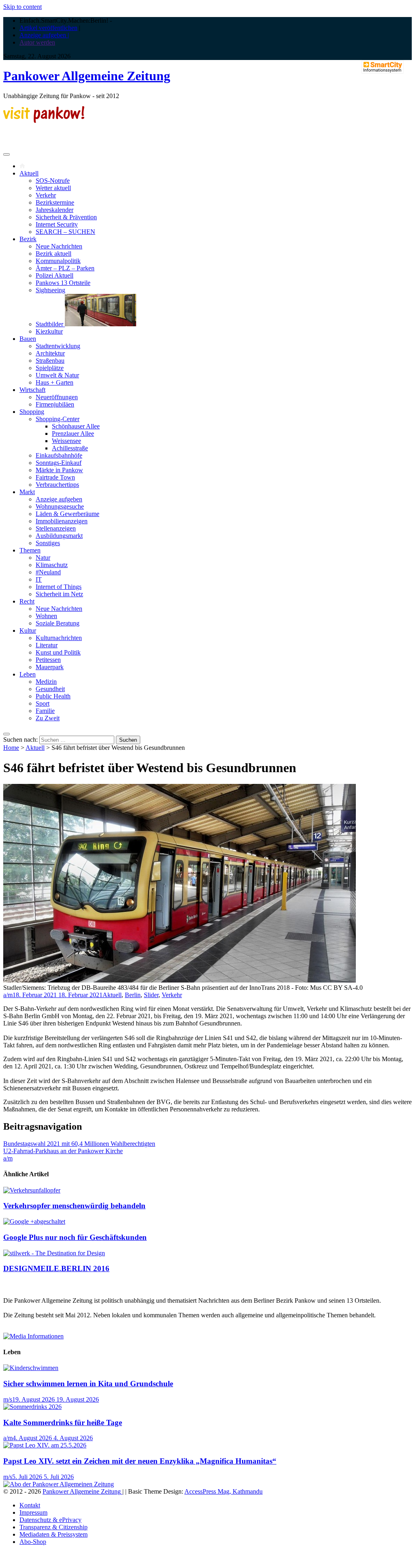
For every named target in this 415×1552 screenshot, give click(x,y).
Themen (30, 550)
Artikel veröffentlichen (48, 27)
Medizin (46, 681)
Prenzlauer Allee (73, 433)
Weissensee (66, 440)
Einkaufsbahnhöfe (59, 455)
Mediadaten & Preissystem (53, 1534)
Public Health (53, 696)
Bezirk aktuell (53, 253)
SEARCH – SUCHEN (65, 231)
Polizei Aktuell (54, 275)
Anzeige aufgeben (59, 499)
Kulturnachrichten (59, 637)
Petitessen (48, 659)
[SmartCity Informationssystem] (383, 67)
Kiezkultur (49, 331)
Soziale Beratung (57, 623)
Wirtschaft (32, 389)
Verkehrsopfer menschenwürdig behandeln (74, 1205)
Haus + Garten (54, 382)
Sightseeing (50, 290)
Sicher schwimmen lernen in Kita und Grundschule (88, 1383)
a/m (8, 994)
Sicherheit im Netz (59, 594)
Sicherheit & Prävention (66, 217)
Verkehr (46, 195)
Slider (151, 994)
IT (39, 579)
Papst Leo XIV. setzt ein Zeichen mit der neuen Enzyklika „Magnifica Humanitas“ (139, 1461)
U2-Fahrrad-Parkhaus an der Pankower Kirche (63, 1150)
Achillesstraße (70, 448)
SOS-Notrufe (53, 180)
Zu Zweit (48, 718)
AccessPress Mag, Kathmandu (223, 1491)
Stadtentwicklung (58, 346)
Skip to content (22, 6)
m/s (7, 1399)
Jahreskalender (54, 209)
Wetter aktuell (53, 187)
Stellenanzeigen (56, 528)
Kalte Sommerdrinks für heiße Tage (62, 1422)
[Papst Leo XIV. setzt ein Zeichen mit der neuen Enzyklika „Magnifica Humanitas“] (44, 1445)
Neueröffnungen (57, 397)
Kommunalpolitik (58, 260)
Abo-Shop (32, 1541)
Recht (26, 601)
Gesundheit (50, 688)
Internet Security (57, 224)
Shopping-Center (57, 418)
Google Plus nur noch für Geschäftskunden (75, 1237)
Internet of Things (58, 586)
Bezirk (27, 238)
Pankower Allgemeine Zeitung (86, 76)
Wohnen (46, 615)
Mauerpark (50, 667)
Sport (42, 703)
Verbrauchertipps (57, 484)
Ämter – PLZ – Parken (65, 268)
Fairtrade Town (55, 477)
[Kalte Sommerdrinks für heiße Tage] (32, 1406)
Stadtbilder (50, 324)
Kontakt (29, 1505)
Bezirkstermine (55, 202)
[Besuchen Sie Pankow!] (43, 120)
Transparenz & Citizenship (53, 1527)
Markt (27, 491)
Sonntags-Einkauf (58, 462)
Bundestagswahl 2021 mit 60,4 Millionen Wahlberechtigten (79, 1143)
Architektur (50, 353)
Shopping (31, 411)
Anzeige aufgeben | (44, 35)
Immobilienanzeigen (62, 521)
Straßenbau (50, 360)
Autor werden (37, 42)
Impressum (33, 1512)
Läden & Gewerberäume (67, 513)
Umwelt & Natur (57, 375)
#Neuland (48, 572)
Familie (45, 710)
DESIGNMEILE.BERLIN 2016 (56, 1268)
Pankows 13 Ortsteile (63, 282)
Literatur (47, 645)
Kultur (27, 630)
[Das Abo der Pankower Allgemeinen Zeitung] (58, 1484)
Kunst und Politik (58, 652)
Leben (27, 674)
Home (11, 747)
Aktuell (29, 173)
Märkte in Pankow (59, 470)
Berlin (133, 994)
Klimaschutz (52, 564)
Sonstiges (48, 542)
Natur (43, 557)
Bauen (27, 338)
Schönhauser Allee (76, 426)
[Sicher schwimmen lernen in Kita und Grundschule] (30, 1367)
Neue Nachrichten (59, 246)
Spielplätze (50, 367)
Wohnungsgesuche (60, 506)
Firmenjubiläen (55, 404)
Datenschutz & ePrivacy (50, 1519)
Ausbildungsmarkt (59, 535)
